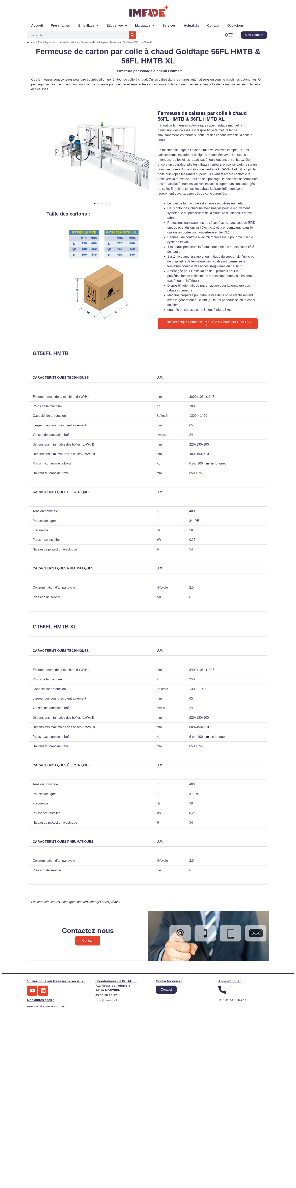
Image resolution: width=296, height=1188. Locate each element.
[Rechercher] (132, 35)
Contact (213, 25)
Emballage (86, 25)
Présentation (60, 25)
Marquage (142, 25)
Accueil (37, 25)
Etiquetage (115, 25)
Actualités (191, 25)
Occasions (235, 25)
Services (169, 25)
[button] (51, 156)
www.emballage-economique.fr (46, 1006)
